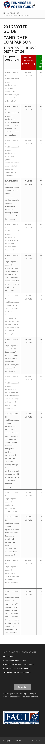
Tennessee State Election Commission (17, 672)
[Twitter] (32, 740)
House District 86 (11, 13)
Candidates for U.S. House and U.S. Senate (19, 664)
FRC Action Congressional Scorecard (16, 668)
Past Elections (8, 656)
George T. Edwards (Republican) (28, 60)
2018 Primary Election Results (15, 660)
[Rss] (40, 740)
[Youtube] (36, 740)
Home (15, 16)
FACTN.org (18, 740)
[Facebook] (29, 740)
